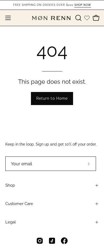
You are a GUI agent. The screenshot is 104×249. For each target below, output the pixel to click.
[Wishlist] (87, 18)
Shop (10, 185)
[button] (78, 18)
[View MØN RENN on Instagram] (40, 241)
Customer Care (19, 203)
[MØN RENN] (52, 18)
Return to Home (52, 98)
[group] (52, 5)
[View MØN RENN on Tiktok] (52, 241)
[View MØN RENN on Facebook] (64, 241)
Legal (10, 222)
